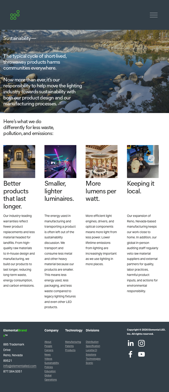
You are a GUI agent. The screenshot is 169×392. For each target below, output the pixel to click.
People (48, 345)
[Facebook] (130, 354)
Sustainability (51, 362)
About (47, 341)
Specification (93, 345)
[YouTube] (141, 354)
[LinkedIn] (130, 343)
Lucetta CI (91, 350)
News (47, 354)
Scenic (89, 362)
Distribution (92, 341)
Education (50, 371)
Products (70, 350)
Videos (48, 358)
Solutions (91, 354)
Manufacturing (73, 341)
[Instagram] (141, 343)
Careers (48, 350)
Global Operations (50, 377)
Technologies (93, 358)
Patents (69, 345)
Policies (48, 367)
